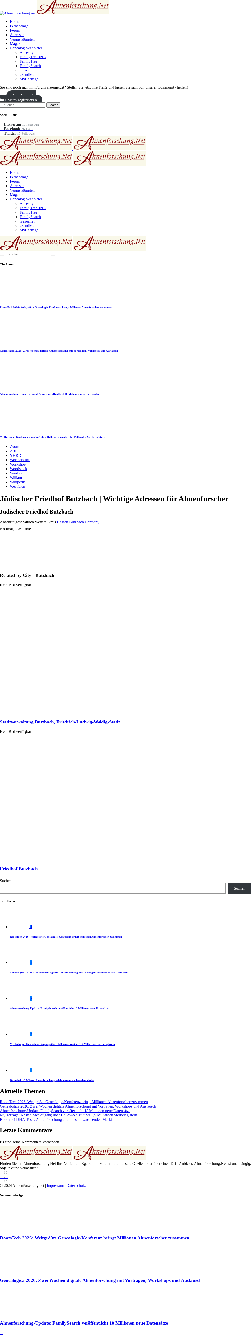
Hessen (62, 522)
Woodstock (18, 469)
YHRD (15, 455)
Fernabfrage (19, 26)
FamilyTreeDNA (33, 57)
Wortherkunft (20, 460)
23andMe (27, 74)
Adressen (17, 35)
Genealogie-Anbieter (26, 48)
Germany (92, 522)
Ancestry (27, 52)
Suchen (6, 881)
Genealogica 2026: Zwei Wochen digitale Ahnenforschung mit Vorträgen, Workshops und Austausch (59, 350)
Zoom (14, 447)
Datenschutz (76, 1185)
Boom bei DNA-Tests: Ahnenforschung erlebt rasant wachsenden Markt (52, 1080)
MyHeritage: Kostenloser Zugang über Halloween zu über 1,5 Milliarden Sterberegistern (52, 436)
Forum (15, 30)
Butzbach (76, 522)
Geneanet (27, 70)
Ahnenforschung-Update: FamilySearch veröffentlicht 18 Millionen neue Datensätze (49, 393)
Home (14, 21)
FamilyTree (28, 61)
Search (53, 105)
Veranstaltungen (22, 39)
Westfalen (17, 486)
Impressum (55, 1185)
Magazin (16, 44)
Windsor (16, 473)
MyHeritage (29, 79)
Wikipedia (17, 482)
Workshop (18, 464)
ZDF (13, 451)
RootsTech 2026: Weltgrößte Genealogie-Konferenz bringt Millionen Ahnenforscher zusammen (56, 307)
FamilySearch (30, 66)
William (16, 477)
